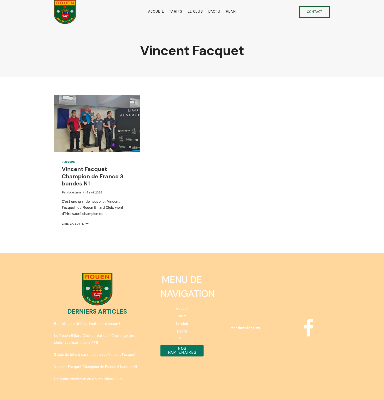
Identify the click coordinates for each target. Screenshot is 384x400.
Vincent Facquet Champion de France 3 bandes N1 (92, 176)
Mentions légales (245, 328)
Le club (195, 12)
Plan (231, 12)
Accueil (156, 12)
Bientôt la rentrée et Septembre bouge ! (87, 324)
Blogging (69, 162)
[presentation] (97, 123)
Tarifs (175, 12)
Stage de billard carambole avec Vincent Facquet (95, 354)
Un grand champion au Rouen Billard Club (88, 379)
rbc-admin (74, 193)
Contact (314, 12)
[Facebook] (308, 328)
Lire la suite (75, 224)
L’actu (214, 12)
